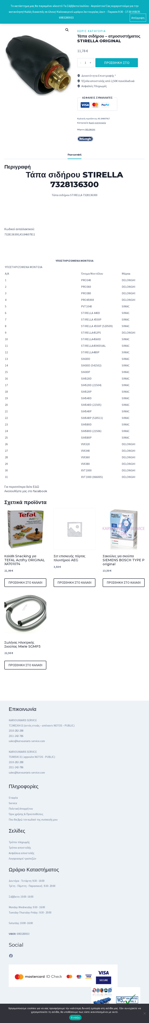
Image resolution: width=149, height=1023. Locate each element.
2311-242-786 (16, 736)
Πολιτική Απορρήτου (21, 808)
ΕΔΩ (36, 487)
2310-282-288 (16, 730)
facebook (40, 491)
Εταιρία (13, 797)
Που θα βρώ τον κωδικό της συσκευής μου (33, 819)
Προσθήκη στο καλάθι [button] (25, 582)
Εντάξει (75, 1017)
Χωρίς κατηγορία (91, 31)
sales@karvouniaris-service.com (27, 741)
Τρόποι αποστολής (20, 847)
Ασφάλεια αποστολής (21, 853)
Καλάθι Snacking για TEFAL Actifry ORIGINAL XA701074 (24, 560)
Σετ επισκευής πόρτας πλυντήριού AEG (69, 558)
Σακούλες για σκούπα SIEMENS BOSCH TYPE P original (123, 560)
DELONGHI (90, 129)
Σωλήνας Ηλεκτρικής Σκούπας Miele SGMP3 (22, 645)
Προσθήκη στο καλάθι (116, 63)
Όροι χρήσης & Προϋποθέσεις (26, 814)
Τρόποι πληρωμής (19, 842)
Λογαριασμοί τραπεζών (22, 858)
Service (13, 803)
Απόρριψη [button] (137, 17)
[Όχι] (144, 1013)
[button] (67, 30)
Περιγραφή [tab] (74, 154)
